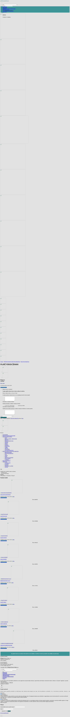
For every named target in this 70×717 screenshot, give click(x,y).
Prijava (9, 711)
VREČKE (6, 448)
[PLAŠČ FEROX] (5, 425)
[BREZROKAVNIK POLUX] (11, 578)
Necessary (4, 694)
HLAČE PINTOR (3, 537)
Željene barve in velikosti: (7, 389)
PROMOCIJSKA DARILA (7, 436)
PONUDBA (5, 7)
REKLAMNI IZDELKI (6, 460)
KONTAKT (5, 677)
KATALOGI (5, 6)
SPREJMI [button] (11, 682)
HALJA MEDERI (3, 559)
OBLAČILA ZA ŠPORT (9, 457)
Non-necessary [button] (3, 698)
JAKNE (6, 455)
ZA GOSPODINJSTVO (9, 450)
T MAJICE (7, 459)
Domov (1, 361)
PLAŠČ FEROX (3, 602)
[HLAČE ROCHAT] (9, 514)
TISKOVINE (5, 461)
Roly (1, 383)
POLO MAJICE (7, 458)
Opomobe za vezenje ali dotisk (8, 406)
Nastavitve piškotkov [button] (5, 682)
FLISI (6, 454)
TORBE (6, 447)
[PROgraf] (4, 0)
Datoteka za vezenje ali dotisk (8, 401)
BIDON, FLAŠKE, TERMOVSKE (11, 438)
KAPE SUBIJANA (3, 623)
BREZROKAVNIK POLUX (5, 580)
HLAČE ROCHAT (3, 516)
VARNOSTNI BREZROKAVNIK (6, 645)
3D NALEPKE (5, 434)
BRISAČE (6, 439)
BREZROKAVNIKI (8, 452)
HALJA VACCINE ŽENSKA (5, 494)
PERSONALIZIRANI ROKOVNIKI (9, 8)
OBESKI (6, 443)
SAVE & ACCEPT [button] (3, 702)
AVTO (6, 437)
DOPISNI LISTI (7, 462)
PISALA (6, 444)
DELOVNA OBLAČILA (25, 361)
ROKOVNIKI (7, 446)
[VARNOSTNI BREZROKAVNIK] (12, 643)
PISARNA (6, 445)
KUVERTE (7, 463)
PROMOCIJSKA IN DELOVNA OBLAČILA (12, 361)
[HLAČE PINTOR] (9, 535)
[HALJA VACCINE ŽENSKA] (11, 492)
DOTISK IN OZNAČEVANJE (8, 676)
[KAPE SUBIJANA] (9, 621)
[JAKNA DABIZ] (5, 377)
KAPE (6, 456)
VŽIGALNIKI (7, 449)
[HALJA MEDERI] (9, 557)
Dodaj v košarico (3, 417)
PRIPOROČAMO (6, 9)
